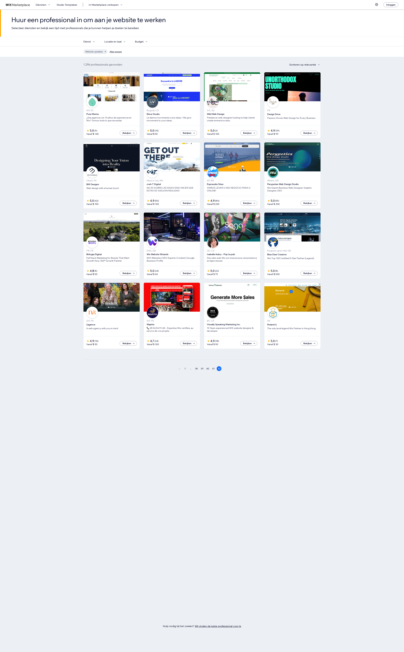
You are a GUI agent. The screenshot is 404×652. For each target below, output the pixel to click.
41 (213, 368)
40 (207, 368)
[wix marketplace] (18, 5)
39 (202, 368)
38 (196, 368)
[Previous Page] (179, 368)
